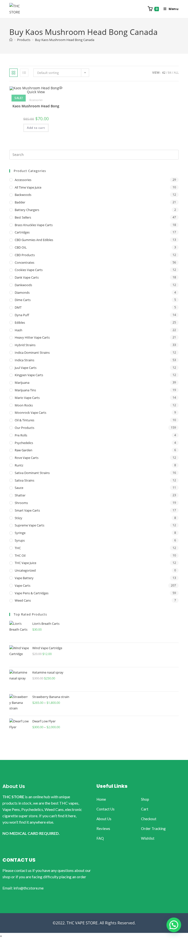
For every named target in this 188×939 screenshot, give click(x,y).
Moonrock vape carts (30, 412)
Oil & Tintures (24, 420)
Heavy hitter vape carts (32, 337)
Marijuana (22, 382)
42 (163, 73)
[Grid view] (13, 73)
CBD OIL (21, 247)
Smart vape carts (27, 510)
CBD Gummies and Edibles (34, 240)
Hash (18, 330)
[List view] (24, 73)
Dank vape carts (27, 277)
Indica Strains (24, 360)
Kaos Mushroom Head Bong (35, 106)
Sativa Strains (24, 480)
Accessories (36, 100)
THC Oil (20, 555)
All (176, 73)
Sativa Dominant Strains (32, 473)
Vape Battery (24, 578)
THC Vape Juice (25, 563)
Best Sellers (23, 217)
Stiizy (18, 518)
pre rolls (21, 435)
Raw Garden (23, 450)
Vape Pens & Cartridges (31, 593)
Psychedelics (24, 443)
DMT (18, 307)
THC (18, 548)
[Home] (10, 40)
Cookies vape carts (29, 270)
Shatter (20, 495)
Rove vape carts (26, 457)
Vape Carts (22, 585)
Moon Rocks (24, 405)
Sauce (19, 487)
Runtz (19, 465)
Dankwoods (23, 285)
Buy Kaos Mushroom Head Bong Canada (64, 40)
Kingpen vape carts (29, 375)
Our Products (24, 427)
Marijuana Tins (25, 390)
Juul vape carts (25, 367)
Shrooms (21, 503)
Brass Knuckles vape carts (34, 225)
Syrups (20, 540)
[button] (173, 925)
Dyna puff (22, 315)
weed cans (23, 600)
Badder (20, 202)
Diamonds (22, 292)
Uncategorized (25, 570)
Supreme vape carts (29, 525)
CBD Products (25, 255)
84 (169, 73)
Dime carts (23, 300)
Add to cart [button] (36, 128)
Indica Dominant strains (32, 352)
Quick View (36, 92)
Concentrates (24, 262)
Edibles (20, 322)
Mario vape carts (27, 397)
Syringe (20, 533)
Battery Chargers (27, 210)
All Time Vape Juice (28, 187)
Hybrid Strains (25, 345)
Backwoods (23, 194)
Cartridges (22, 232)
